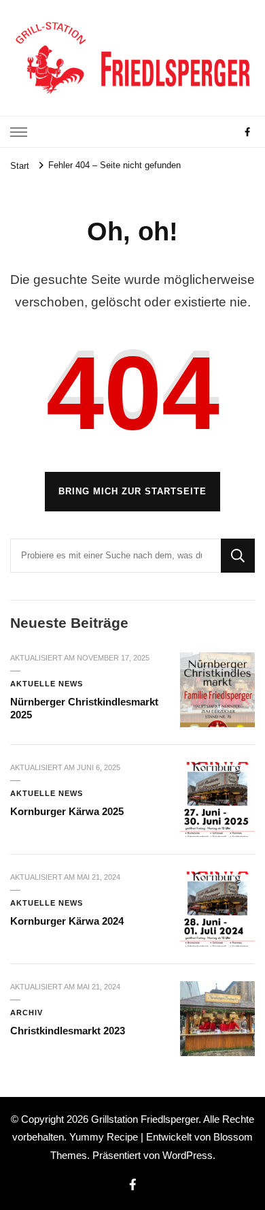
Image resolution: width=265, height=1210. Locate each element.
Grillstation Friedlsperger (144, 1119)
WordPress (187, 1155)
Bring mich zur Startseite (132, 491)
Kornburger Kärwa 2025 (67, 811)
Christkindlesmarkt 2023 (67, 1030)
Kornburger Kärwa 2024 (67, 921)
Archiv (26, 1012)
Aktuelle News (46, 684)
